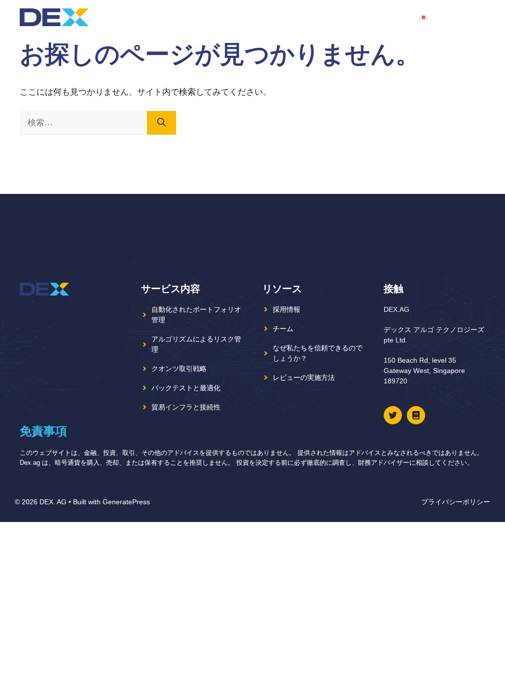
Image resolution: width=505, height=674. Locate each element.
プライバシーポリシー (455, 502)
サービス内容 (364, 17)
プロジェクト (229, 17)
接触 (403, 17)
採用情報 (286, 309)
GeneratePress (126, 502)
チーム (322, 17)
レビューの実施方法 (304, 377)
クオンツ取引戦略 (179, 369)
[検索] (161, 123)
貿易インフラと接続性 (185, 407)
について (287, 17)
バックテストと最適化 (185, 388)
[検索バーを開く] (477, 17)
